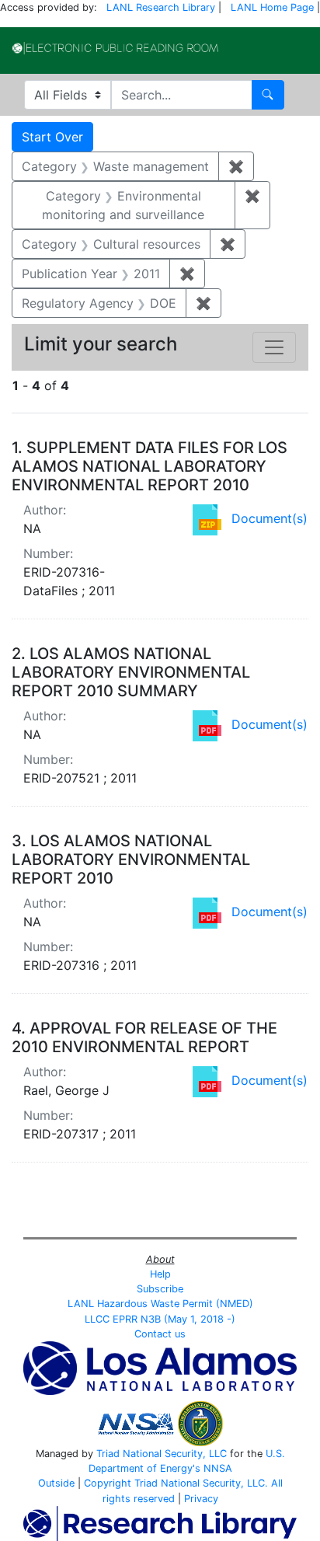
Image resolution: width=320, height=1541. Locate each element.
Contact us (160, 1334)
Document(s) (269, 518)
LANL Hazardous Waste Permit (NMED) (160, 1303)
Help (160, 1274)
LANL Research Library (160, 7)
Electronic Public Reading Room (115, 48)
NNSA (217, 1468)
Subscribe (160, 1289)
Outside (56, 1483)
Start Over (52, 137)
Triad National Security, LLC (161, 1453)
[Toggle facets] (274, 347)
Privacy (201, 1498)
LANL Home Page (272, 7)
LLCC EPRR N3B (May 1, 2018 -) (160, 1319)
